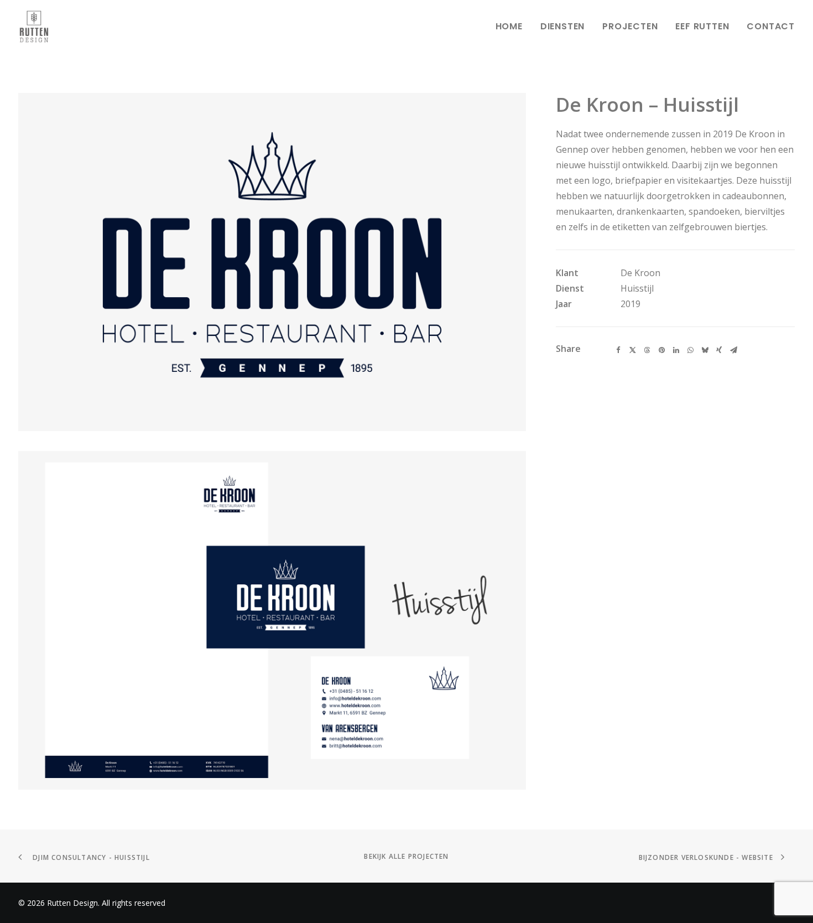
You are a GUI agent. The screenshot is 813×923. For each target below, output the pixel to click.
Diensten (562, 26)
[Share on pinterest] (661, 350)
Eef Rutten (702, 26)
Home (509, 26)
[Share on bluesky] (704, 350)
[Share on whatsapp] (690, 350)
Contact (771, 26)
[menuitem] (513, 26)
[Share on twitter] (632, 350)
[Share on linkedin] (675, 350)
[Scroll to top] (791, 879)
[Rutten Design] (34, 26)
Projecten (630, 26)
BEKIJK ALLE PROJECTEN (406, 856)
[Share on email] (733, 350)
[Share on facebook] (618, 350)
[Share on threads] (647, 350)
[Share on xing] (719, 350)
